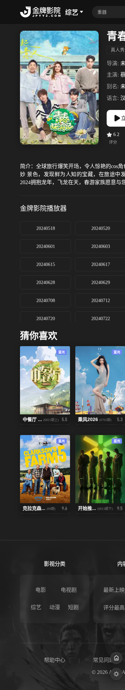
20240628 (45, 282)
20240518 (45, 228)
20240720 (45, 318)
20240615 (45, 264)
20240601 (45, 246)
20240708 (45, 300)
